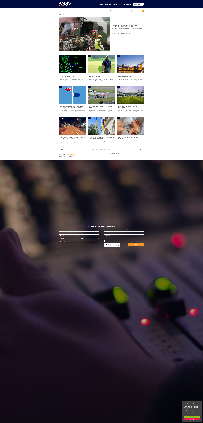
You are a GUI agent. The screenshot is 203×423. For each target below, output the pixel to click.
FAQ (124, 4)
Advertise (112, 4)
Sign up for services (138, 4)
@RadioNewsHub (70, 154)
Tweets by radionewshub (114, 153)
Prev (62, 149)
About (101, 4)
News (106, 4)
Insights (118, 4)
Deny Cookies (192, 419)
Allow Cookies (192, 416)
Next (141, 149)
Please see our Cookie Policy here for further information (192, 413)
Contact (128, 4)
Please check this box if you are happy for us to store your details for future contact (119, 240)
